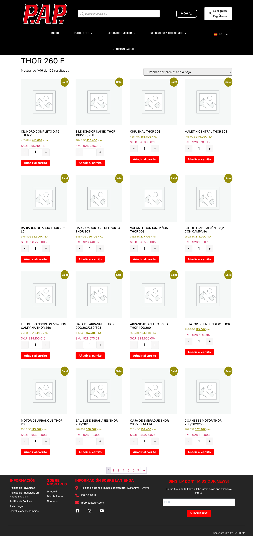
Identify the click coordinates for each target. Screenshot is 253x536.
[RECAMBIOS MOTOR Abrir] (134, 33)
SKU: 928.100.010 (44, 305)
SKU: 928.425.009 (99, 113)
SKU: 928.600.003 (44, 402)
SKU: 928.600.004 (153, 305)
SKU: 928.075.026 (153, 402)
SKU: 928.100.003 (99, 402)
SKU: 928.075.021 (99, 305)
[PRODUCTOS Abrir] (91, 33)
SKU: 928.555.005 (153, 209)
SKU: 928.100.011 (208, 209)
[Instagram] (89, 510)
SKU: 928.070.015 (208, 111)
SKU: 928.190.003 (208, 402)
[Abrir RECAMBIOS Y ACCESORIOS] (185, 33)
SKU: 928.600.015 (208, 304)
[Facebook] (77, 510)
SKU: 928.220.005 (44, 209)
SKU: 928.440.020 (99, 209)
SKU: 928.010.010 (44, 113)
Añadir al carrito (35, 163)
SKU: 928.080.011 (153, 111)
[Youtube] (101, 510)
